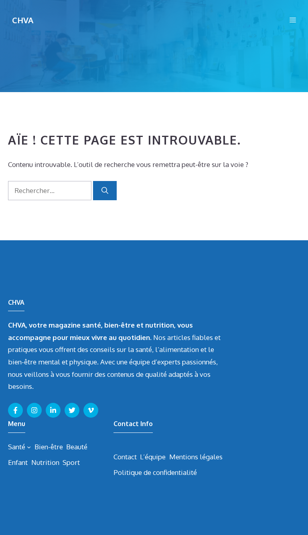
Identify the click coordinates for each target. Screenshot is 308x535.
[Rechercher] (105, 190)
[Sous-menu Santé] (29, 447)
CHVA (22, 20)
